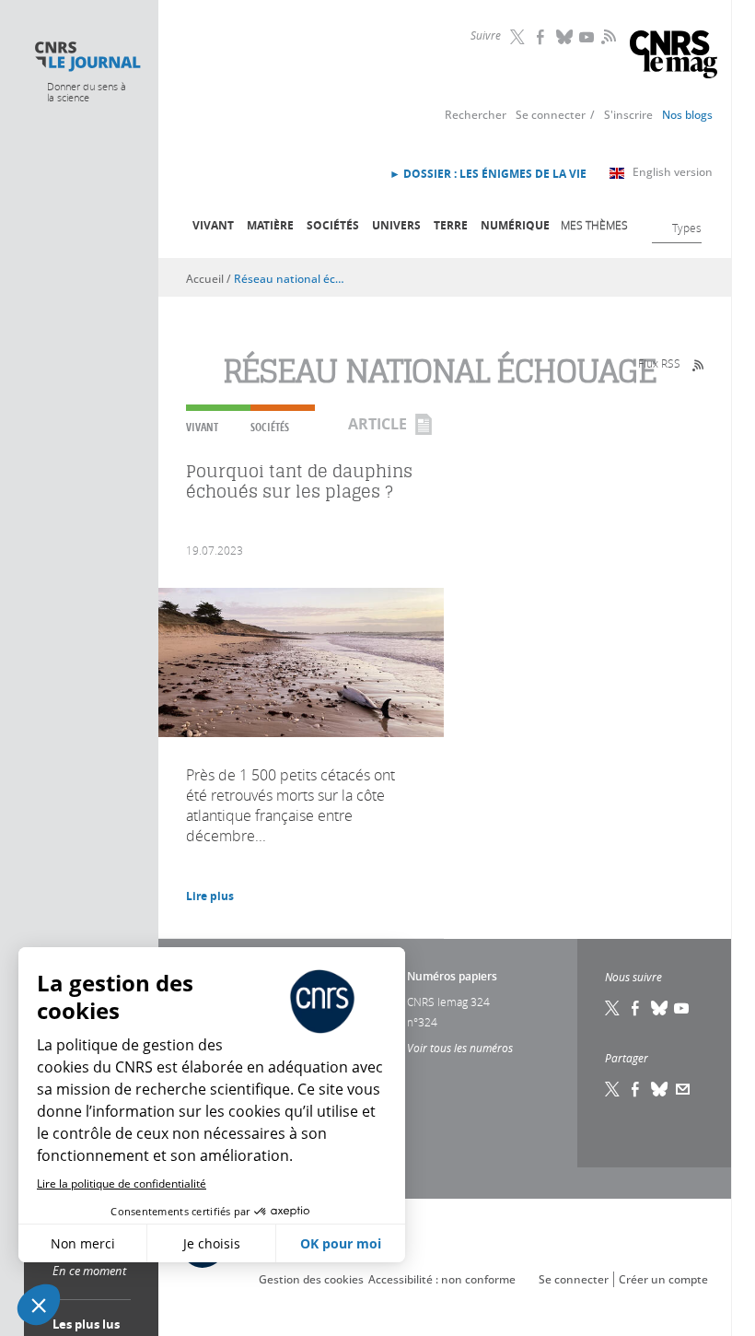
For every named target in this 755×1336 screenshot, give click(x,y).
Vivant (213, 225)
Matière (270, 225)
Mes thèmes (594, 224)
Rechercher (475, 115)
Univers (396, 225)
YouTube (588, 36)
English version (673, 172)
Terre (451, 225)
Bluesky (565, 36)
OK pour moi (340, 1243)
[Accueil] (87, 56)
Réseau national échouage (290, 279)
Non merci (83, 1243)
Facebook (542, 36)
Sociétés (333, 225)
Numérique (515, 225)
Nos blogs (687, 115)
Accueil (205, 279)
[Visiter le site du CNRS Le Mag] (673, 56)
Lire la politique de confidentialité (121, 1183)
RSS (607, 35)
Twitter (519, 36)
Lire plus (210, 896)
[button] (39, 1305)
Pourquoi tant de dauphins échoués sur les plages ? (299, 481)
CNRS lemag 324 (448, 1001)
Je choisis (211, 1243)
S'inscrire (628, 115)
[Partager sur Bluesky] (660, 1089)
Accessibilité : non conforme (442, 1279)
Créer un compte (663, 1279)
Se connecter (551, 115)
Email (683, 1089)
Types (687, 227)
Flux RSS (659, 363)
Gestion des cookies (311, 1279)
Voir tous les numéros (460, 1047)
